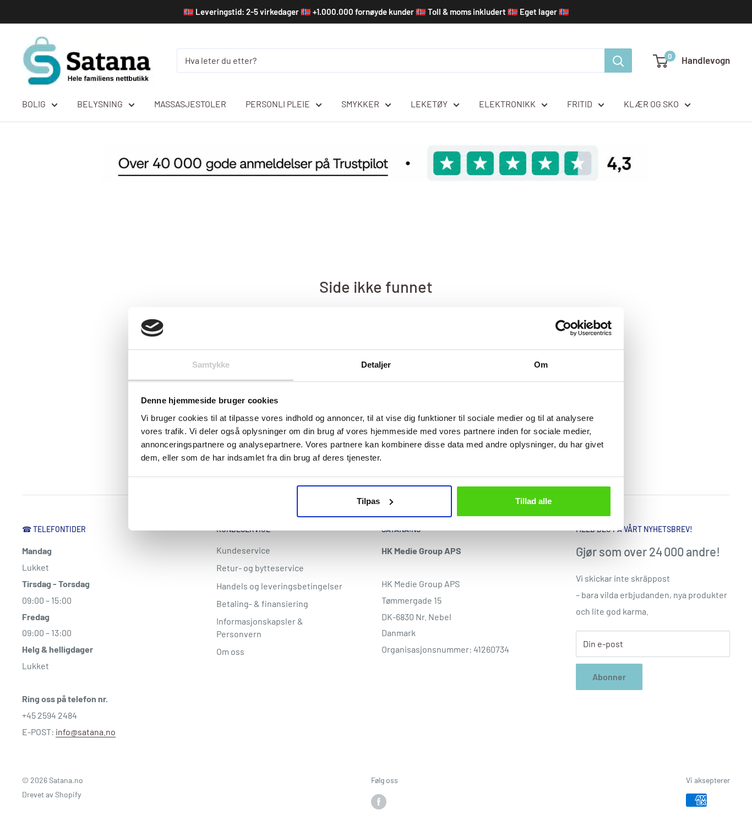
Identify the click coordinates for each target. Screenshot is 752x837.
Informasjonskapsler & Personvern (259, 627)
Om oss (230, 651)
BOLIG (34, 104)
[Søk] (618, 60)
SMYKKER (360, 104)
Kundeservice (243, 550)
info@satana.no (86, 731)
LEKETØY (429, 104)
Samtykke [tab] (211, 364)
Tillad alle (533, 501)
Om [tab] (541, 364)
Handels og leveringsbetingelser (279, 586)
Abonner (609, 676)
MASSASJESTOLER (190, 104)
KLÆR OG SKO (651, 104)
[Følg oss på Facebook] (378, 801)
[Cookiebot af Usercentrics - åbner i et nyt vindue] (563, 328)
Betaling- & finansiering (262, 603)
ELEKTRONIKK (507, 104)
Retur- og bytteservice (260, 567)
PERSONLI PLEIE (278, 104)
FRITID (579, 104)
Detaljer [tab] (376, 364)
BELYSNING (100, 104)
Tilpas (368, 501)
